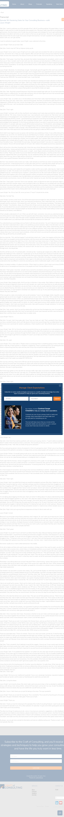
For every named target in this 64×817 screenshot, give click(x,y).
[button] (60, 386)
